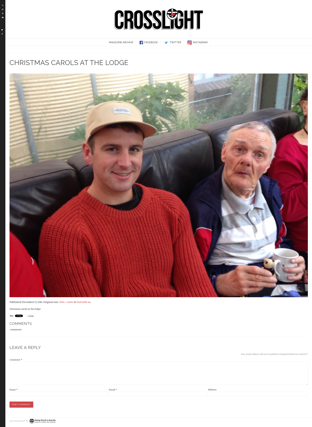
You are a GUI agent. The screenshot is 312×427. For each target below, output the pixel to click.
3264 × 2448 (66, 302)
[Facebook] (2, 34)
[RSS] (2, 13)
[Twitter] (2, 30)
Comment (16, 359)
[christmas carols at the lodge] (159, 185)
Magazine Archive (121, 42)
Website (212, 389)
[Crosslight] (159, 19)
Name (14, 389)
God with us (84, 302)
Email (113, 389)
